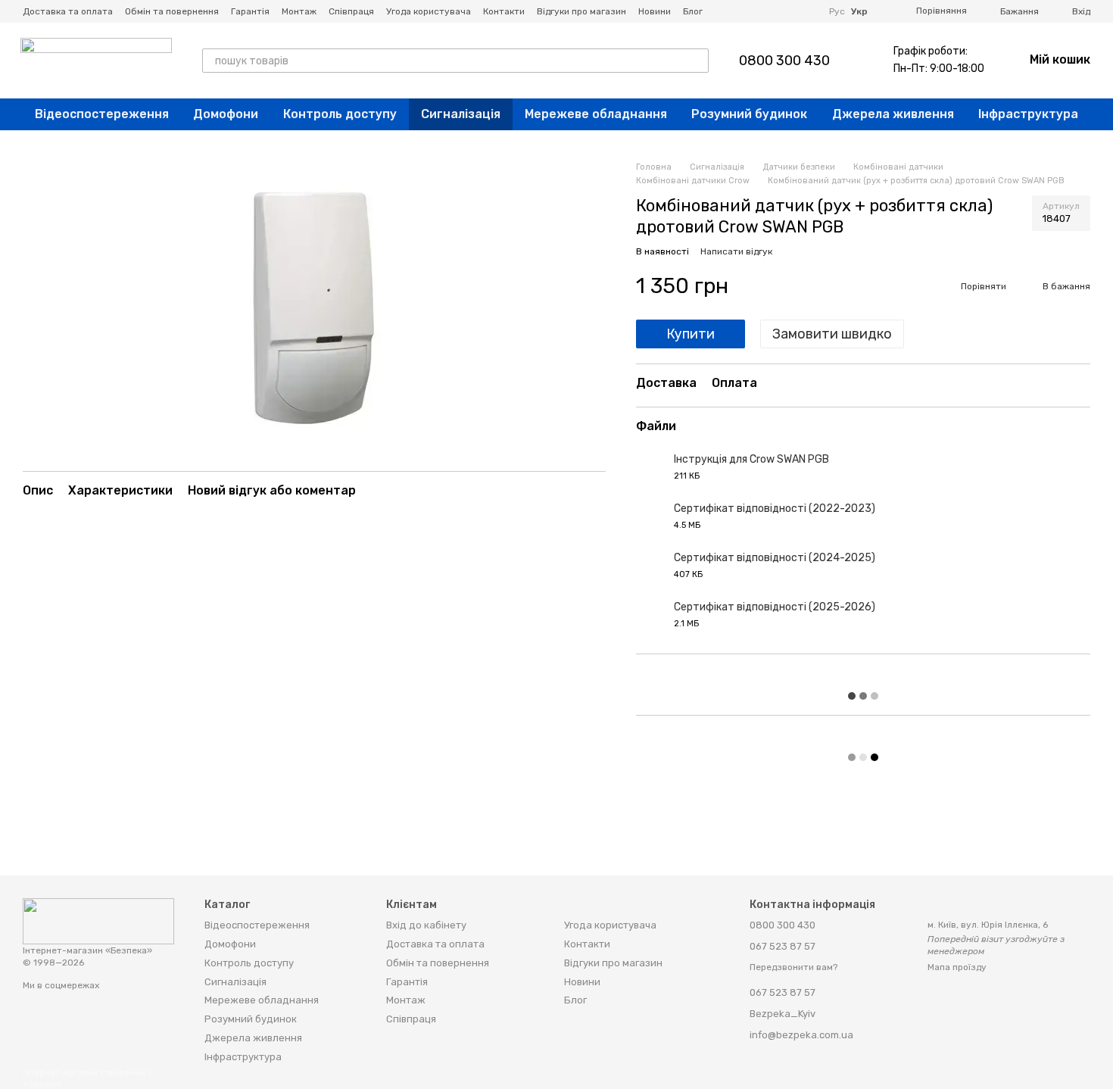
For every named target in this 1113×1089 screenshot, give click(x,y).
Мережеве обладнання (596, 114)
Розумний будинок (749, 114)
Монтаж (299, 11)
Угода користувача (428, 11)
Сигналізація (460, 114)
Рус (837, 11)
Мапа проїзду (957, 967)
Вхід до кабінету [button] (426, 925)
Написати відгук (736, 251)
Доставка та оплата (68, 11)
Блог (693, 11)
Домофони (225, 114)
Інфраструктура (1028, 114)
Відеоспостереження (102, 114)
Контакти (504, 11)
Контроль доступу (340, 114)
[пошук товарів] (696, 60)
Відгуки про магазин (581, 11)
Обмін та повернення (172, 11)
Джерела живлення (893, 114)
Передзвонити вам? (793, 967)
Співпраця (351, 11)
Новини (654, 11)
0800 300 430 (784, 60)
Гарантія (250, 11)
